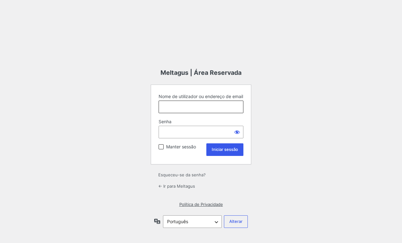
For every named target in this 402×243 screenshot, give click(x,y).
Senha (165, 121)
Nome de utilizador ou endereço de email (201, 96)
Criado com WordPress (201, 40)
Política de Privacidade (201, 204)
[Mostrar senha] (237, 132)
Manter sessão (181, 146)
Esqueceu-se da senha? (182, 174)
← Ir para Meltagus (176, 186)
